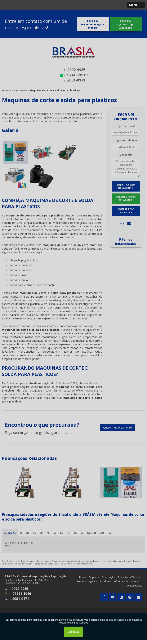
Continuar (73, 631)
